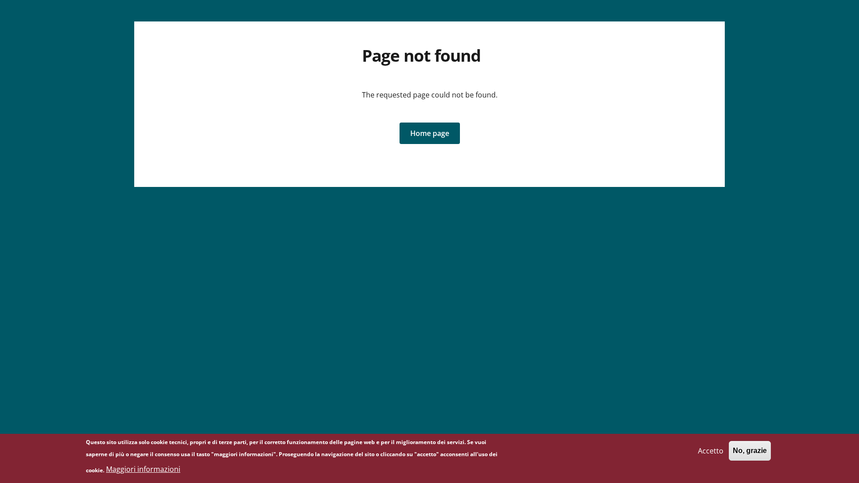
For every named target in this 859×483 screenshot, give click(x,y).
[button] (430, 133)
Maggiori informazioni (143, 470)
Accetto (710, 450)
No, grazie (750, 450)
